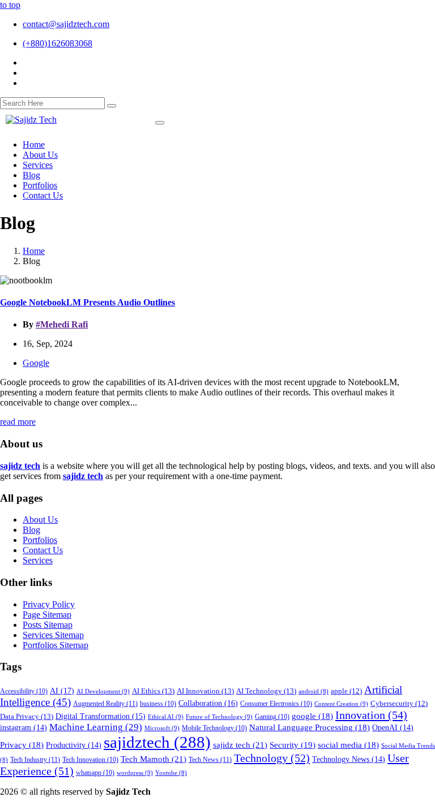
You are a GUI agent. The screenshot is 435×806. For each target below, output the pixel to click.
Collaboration (208, 703)
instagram (23, 727)
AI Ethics (153, 691)
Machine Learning (95, 727)
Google (36, 363)
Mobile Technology (214, 728)
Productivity (73, 745)
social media (348, 744)
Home (34, 251)
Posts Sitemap (47, 625)
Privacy (22, 744)
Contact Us (43, 550)
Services (38, 560)
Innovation (371, 715)
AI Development (103, 691)
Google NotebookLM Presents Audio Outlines (87, 302)
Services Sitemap (53, 635)
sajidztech (157, 742)
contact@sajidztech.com (66, 24)
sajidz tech (240, 744)
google (312, 716)
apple (346, 691)
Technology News (348, 759)
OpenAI (392, 727)
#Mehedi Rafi (62, 324)
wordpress (135, 772)
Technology (272, 758)
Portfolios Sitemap (55, 645)
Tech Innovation (90, 760)
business (158, 704)
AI (62, 690)
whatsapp (95, 773)
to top (10, 5)
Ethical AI (166, 716)
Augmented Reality (105, 704)
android (313, 691)
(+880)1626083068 (57, 43)
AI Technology (266, 691)
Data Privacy (26, 716)
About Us (40, 519)
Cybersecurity (399, 704)
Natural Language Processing (309, 727)
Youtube (171, 773)
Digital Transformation (101, 716)
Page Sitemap (47, 614)
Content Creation (341, 703)
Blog (31, 530)
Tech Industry (35, 760)
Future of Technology (219, 716)
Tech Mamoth (153, 759)
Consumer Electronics (276, 704)
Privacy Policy (49, 604)
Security (292, 744)
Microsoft (162, 728)
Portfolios (40, 540)
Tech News (210, 760)
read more (18, 421)
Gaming (272, 717)
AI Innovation (205, 691)
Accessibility (24, 691)
